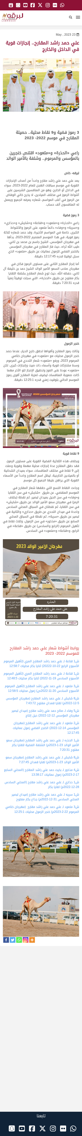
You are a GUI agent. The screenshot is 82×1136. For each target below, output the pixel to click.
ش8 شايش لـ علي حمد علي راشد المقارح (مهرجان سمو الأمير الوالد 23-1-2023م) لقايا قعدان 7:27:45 (42, 759)
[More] (32, 940)
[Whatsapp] (19, 940)
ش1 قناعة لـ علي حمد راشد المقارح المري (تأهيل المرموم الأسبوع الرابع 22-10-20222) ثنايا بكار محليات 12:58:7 (41, 663)
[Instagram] (25, 940)
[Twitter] (12, 940)
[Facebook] (6, 940)
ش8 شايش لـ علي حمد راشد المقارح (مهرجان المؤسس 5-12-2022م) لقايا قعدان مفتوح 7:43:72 (42, 700)
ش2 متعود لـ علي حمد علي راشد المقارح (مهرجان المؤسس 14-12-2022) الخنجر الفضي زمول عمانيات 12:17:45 (46, 727)
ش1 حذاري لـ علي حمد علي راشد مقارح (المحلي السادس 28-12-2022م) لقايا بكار (42, 784)
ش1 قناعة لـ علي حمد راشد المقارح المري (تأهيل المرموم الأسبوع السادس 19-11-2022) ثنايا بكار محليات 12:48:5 (41, 676)
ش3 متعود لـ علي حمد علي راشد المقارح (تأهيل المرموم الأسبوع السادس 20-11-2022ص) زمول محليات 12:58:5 (42, 688)
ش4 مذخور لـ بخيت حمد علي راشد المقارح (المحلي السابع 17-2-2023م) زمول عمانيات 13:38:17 (41, 772)
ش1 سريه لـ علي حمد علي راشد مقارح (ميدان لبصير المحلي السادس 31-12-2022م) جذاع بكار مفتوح (45, 797)
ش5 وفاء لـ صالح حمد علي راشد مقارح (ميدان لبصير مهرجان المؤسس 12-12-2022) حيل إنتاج (45, 713)
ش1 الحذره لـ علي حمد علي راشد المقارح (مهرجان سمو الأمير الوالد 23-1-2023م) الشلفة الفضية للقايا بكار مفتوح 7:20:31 (42, 745)
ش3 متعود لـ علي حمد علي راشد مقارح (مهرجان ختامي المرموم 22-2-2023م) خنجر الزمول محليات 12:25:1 (42, 809)
